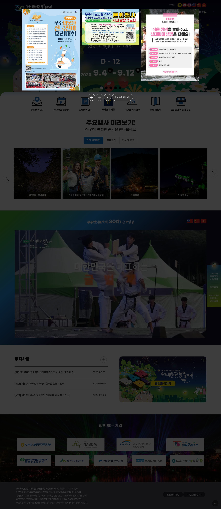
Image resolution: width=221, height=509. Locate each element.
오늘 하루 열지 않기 (122, 97)
